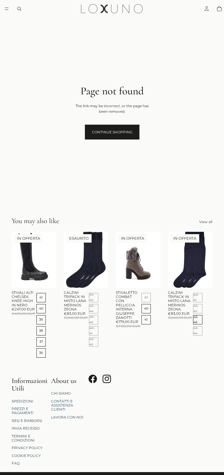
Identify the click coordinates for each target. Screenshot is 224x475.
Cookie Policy (26, 455)
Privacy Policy (27, 448)
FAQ (16, 463)
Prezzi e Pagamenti (23, 411)
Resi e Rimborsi (27, 421)
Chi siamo (61, 393)
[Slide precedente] (18, 259)
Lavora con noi (67, 417)
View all (205, 222)
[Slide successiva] (49, 259)
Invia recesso (26, 428)
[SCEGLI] (47, 278)
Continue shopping (112, 132)
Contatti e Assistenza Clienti (62, 405)
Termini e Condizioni (23, 438)
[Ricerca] (19, 8)
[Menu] (6, 8)
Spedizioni (22, 401)
